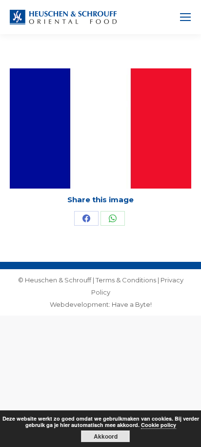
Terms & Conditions (126, 280)
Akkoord (106, 436)
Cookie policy (158, 424)
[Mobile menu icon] (185, 17)
